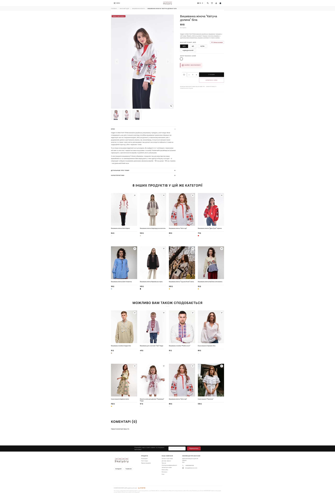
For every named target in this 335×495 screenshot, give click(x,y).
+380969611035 (189, 439)
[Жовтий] (169, 262)
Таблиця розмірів (217, 42)
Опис (113, 102)
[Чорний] (140, 262)
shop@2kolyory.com (191, 441)
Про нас (164, 436)
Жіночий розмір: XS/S (188, 42)
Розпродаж (144, 432)
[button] (189, 75)
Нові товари (144, 434)
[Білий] (111, 209)
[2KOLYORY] (121, 434)
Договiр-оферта (166, 434)
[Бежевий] (111, 326)
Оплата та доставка (167, 432)
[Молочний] (140, 209)
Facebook (128, 442)
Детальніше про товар (120, 144)
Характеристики (117, 149)
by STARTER (141, 461)
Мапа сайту (165, 443)
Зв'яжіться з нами (167, 441)
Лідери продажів (146, 436)
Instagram (118, 442)
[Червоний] (198, 209)
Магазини (164, 445)
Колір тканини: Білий (188, 56)
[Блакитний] (111, 262)
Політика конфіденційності (169, 439)
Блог (163, 448)
